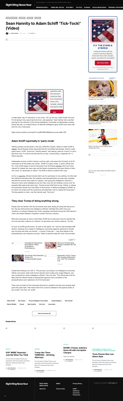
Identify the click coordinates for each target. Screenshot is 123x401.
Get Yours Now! (102, 63)
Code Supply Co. (112, 383)
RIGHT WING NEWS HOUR (43, 384)
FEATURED (22, 17)
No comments (11, 369)
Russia (22, 304)
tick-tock (42, 304)
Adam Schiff (11, 301)
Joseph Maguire (56, 301)
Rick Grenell (68, 301)
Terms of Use (60, 389)
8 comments (32, 33)
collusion (58, 166)
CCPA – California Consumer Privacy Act (76, 392)
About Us (42, 389)
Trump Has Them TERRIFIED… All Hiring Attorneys (44, 355)
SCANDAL (37, 17)
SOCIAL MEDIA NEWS (97, 350)
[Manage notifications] (5, 396)
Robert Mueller (11, 304)
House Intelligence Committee (38, 301)
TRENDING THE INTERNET (109, 350)
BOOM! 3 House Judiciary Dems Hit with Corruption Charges (75, 350)
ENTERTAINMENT (96, 349)
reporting (22, 176)
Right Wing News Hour (18, 4)
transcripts (51, 304)
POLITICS (30, 17)
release (14, 149)
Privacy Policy (77, 383)
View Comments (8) (44, 313)
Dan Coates (21, 301)
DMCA (58, 383)
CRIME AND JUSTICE (12, 17)
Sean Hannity (31, 304)
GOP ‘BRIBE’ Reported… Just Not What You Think (17, 353)
